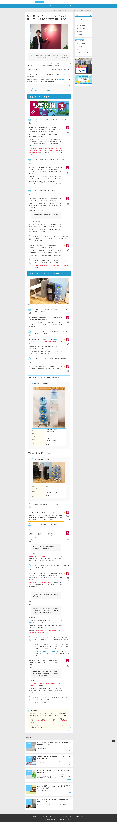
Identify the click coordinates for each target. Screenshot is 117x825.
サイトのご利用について (49, 819)
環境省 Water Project (81, 49)
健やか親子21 (79, 46)
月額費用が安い (80, 22)
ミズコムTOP (36, 816)
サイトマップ (86, 5)
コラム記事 (29, 743)
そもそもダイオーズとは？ (37, 88)
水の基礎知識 (79, 34)
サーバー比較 (79, 31)
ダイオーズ (42, 119)
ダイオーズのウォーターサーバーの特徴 (40, 90)
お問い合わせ (70, 819)
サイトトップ (29, 5)
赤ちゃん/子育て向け (81, 28)
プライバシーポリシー (68, 816)
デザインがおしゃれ (81, 25)
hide (69, 85)
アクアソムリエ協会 (81, 43)
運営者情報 (44, 816)
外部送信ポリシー (80, 816)
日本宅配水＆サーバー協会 (82, 52)
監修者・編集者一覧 (55, 816)
